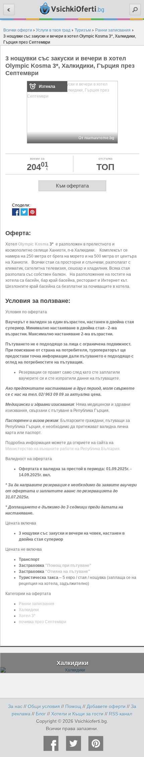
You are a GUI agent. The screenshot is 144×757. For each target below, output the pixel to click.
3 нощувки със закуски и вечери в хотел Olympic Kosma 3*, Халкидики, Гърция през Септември (70, 65)
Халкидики (29, 609)
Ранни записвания (36, 603)
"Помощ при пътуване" (68, 565)
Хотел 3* (27, 615)
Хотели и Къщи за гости (77, 713)
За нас (15, 706)
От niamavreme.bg (96, 138)
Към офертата (72, 185)
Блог (41, 713)
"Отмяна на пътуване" (67, 571)
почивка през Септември (42, 621)
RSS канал (120, 713)
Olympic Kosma (33, 244)
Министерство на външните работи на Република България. (63, 448)
